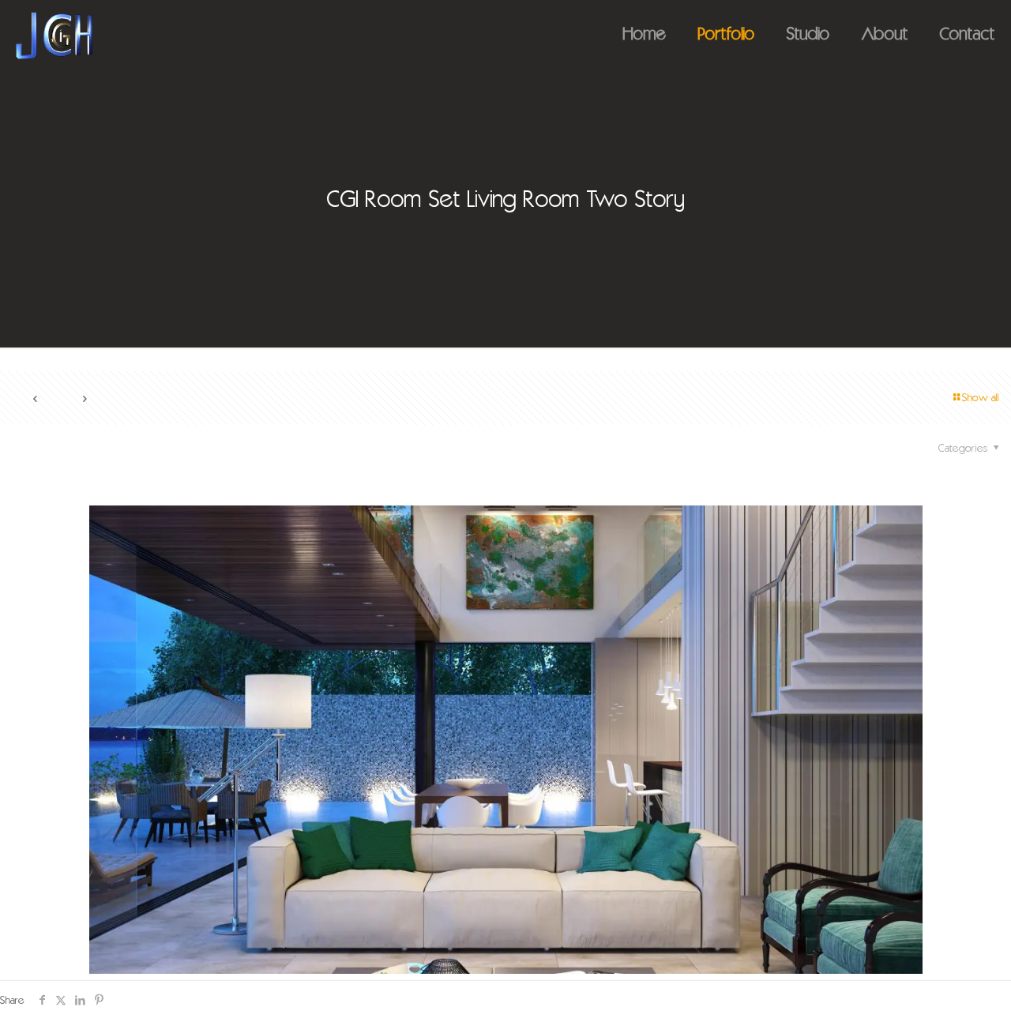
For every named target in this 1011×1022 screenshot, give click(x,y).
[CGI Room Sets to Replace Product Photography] (54, 35)
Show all (980, 398)
